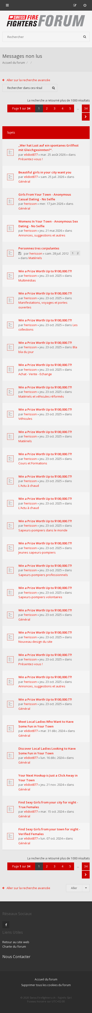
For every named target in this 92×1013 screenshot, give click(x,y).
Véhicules (25, 418)
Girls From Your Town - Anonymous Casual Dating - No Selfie (44, 196)
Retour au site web (15, 942)
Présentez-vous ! (30, 159)
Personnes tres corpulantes (38, 248)
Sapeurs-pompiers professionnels (43, 575)
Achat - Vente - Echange (35, 374)
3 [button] (54, 108)
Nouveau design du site (35, 641)
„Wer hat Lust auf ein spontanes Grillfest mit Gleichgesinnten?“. (48, 147)
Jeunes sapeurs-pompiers (37, 552)
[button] (86, 117)
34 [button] (86, 108)
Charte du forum (14, 946)
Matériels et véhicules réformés (41, 396)
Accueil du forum (13, 63)
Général (24, 181)
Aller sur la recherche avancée (28, 80)
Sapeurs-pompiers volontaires (40, 597)
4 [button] (62, 108)
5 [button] (70, 108)
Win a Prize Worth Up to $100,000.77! (45, 271)
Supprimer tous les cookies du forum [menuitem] (46, 985)
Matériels (35, 258)
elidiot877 (31, 154)
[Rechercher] (84, 37)
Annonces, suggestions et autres (41, 235)
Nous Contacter (16, 956)
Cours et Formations (32, 463)
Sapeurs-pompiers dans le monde (42, 530)
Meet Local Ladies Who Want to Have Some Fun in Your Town (46, 723)
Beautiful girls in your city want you (44, 172)
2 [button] (47, 108)
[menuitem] (85, 5)
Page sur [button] (21, 108)
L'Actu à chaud (28, 485)
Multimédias (27, 280)
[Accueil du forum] (46, 21)
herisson (30, 204)
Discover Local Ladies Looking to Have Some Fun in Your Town (47, 750)
